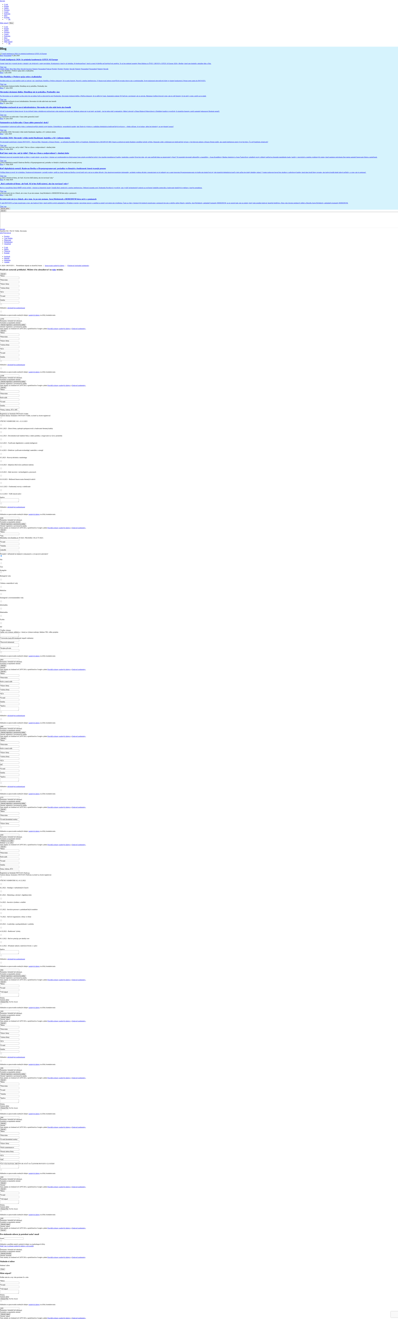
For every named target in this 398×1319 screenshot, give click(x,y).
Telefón (2, 300)
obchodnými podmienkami (16, 308)
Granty (6, 34)
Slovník (23, 69)
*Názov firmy (4, 284)
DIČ (1, 765)
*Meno (2, 276)
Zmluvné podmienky (78, 1257)
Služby (6, 30)
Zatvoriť (3, 211)
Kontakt (6, 17)
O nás (6, 27)
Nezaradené (7, 55)
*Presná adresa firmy (7, 1151)
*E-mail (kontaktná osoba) (8, 819)
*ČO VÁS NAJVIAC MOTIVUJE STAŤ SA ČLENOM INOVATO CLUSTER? (27, 1164)
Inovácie (29, 69)
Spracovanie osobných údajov (54, 265)
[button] (9, 19)
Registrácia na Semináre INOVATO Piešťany (15, 873)
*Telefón (3, 546)
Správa (2, 497)
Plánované (7, 240)
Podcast (48, 69)
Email (2, 1238)
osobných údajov (34, 315)
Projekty (7, 32)
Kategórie (3, 570)
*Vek (1, 536)
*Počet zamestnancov (7, 1147)
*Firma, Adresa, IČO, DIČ (9, 410)
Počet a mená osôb (6, 681)
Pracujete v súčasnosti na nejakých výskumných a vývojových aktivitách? (24, 554)
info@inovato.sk (5, 233)
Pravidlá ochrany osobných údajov (59, 329)
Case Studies (8, 238)
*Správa (2, 706)
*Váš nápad (4, 992)
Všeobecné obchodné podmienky (78, 265)
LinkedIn (3, 550)
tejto (54, 270)
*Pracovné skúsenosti (7, 642)
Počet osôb (3, 397)
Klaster (6, 28)
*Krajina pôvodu (5, 648)
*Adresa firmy (4, 288)
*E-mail (2, 296)
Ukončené (7, 244)
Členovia (7, 251)
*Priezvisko (4, 280)
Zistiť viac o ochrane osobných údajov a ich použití (17, 1246)
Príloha (2, 998)
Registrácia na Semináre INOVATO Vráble (14, 414)
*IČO (2, 292)
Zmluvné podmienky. (79, 329)
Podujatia (7, 36)
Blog (5, 38)
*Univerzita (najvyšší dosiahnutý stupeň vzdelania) (16, 638)
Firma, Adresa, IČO (6, 869)
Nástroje (35, 69)
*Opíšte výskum (5, 630)
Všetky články (4, 69)
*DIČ (2, 1159)
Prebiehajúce (8, 242)
